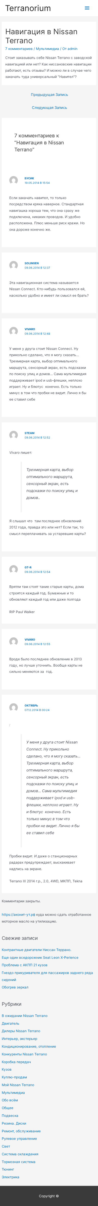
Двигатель (10, 1023)
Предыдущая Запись (49, 94)
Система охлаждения (20, 1154)
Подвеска (10, 1116)
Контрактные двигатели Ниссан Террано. (36, 950)
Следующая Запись (49, 107)
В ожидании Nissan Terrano (24, 1016)
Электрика (10, 1177)
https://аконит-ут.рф (18, 915)
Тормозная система (18, 1162)
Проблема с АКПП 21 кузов (24, 965)
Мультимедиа (13, 1093)
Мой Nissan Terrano (18, 1085)
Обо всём (10, 1100)
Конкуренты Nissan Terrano (24, 1054)
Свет (6, 1146)
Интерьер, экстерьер (19, 1039)
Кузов (7, 1069)
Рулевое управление (19, 1139)
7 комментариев (19, 49)
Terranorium (28, 8)
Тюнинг (8, 1169)
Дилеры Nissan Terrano (21, 1031)
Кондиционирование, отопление (29, 1046)
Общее (7, 1108)
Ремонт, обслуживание (21, 1131)
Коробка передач (16, 1062)
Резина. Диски (14, 1123)
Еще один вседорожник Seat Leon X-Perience (40, 958)
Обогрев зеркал (15, 987)
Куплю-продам (14, 1077)
